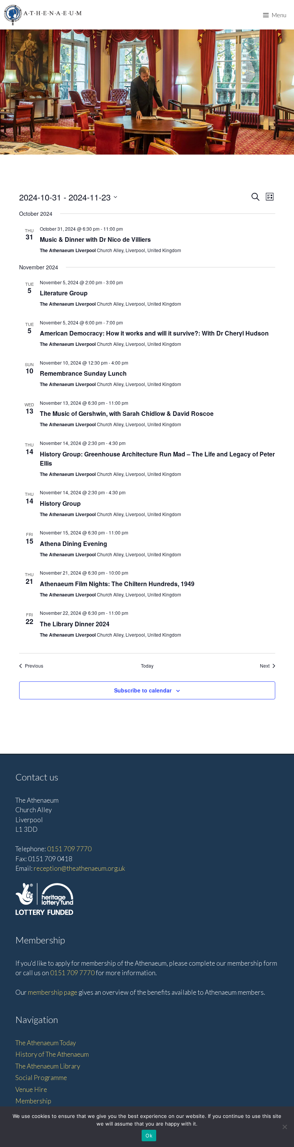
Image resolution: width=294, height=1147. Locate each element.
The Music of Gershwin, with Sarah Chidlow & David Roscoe (127, 413)
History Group (60, 503)
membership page (52, 992)
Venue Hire (31, 1089)
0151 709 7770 (69, 849)
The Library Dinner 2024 (74, 623)
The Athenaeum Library (47, 1066)
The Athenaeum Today (45, 1043)
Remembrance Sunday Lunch (83, 373)
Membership (33, 1101)
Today (147, 666)
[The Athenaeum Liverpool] (43, 14)
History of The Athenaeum (52, 1054)
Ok (148, 1135)
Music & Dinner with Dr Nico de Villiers (95, 239)
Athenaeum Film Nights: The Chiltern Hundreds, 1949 (117, 583)
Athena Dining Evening (73, 543)
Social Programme (41, 1078)
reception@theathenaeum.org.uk (79, 868)
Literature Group (64, 292)
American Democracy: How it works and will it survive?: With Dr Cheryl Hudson (154, 333)
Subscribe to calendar (143, 690)
